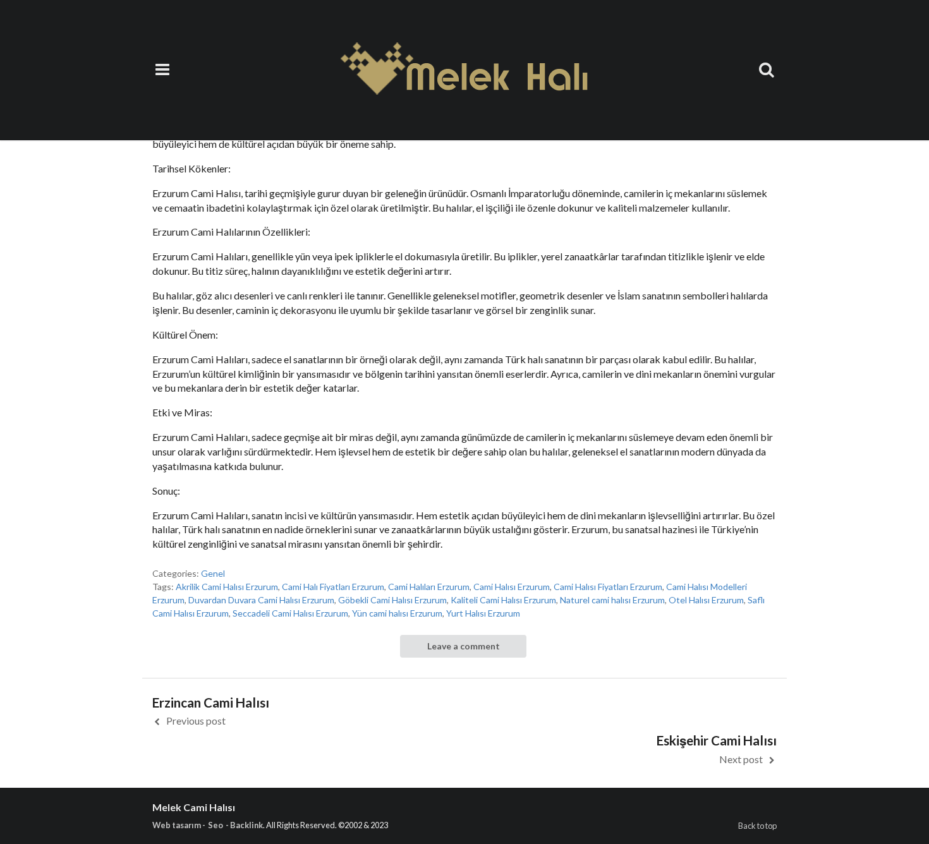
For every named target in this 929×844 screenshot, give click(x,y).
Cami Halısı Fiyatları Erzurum (608, 586)
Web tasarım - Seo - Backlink (207, 825)
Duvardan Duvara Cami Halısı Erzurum (261, 599)
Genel (213, 573)
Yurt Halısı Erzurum (483, 613)
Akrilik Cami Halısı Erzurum (227, 586)
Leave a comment (463, 646)
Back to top (757, 826)
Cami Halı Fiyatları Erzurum (333, 586)
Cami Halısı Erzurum (511, 586)
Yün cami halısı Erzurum (397, 613)
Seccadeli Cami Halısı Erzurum (290, 613)
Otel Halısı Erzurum (706, 599)
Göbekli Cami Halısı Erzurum (392, 599)
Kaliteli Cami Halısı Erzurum (503, 599)
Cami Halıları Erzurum (429, 586)
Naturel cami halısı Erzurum (612, 599)
